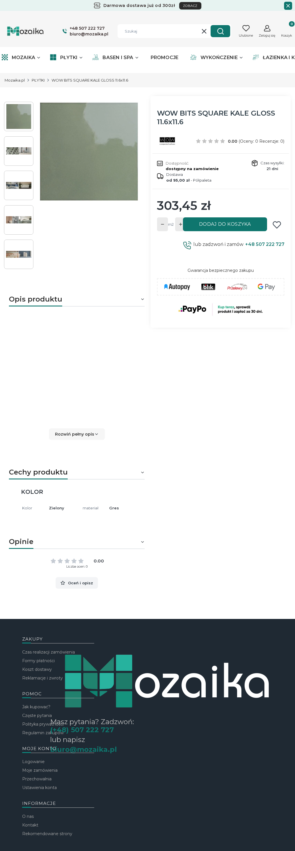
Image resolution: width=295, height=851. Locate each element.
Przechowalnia (37, 779)
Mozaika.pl (15, 80)
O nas (28, 816)
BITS (82, 410)
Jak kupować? (36, 706)
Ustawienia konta (39, 787)
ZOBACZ (190, 6)
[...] (89, 151)
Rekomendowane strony (47, 833)
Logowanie (33, 761)
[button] (220, 31)
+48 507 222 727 (264, 244)
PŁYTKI (38, 80)
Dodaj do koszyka (225, 224)
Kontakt (30, 825)
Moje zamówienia (40, 770)
